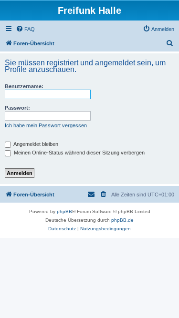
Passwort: (17, 108)
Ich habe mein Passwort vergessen (46, 125)
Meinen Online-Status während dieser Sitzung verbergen (78, 152)
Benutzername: (24, 86)
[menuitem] (25, 29)
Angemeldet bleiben (35, 144)
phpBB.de (122, 220)
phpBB (64, 211)
